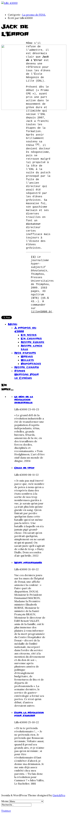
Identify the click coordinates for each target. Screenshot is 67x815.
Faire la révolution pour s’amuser (29, 714)
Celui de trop (24, 467)
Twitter (6, 810)
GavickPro (59, 795)
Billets (27, 360)
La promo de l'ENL (34, 14)
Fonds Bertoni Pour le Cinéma (26, 374)
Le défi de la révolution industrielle (23, 399)
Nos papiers (25, 353)
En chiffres (31, 338)
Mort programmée (28, 562)
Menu (12, 324)
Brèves (27, 356)
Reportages (31, 363)
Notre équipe (32, 342)
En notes (29, 335)
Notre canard (26, 367)
